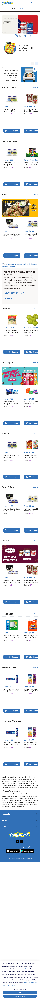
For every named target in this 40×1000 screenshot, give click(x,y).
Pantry (5, 433)
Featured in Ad (9, 140)
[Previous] (32, 63)
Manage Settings (20, 989)
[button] (11, 104)
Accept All (20, 992)
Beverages (7, 362)
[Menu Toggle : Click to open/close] (36, 3)
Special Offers (9, 87)
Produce (6, 308)
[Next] (36, 63)
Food (4, 194)
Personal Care (9, 667)
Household (7, 613)
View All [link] (35, 87)
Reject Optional (20, 996)
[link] (7, 3)
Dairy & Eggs (8, 487)
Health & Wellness (11, 720)
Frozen (5, 540)
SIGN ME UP (9, 298)
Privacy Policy (24, 969)
